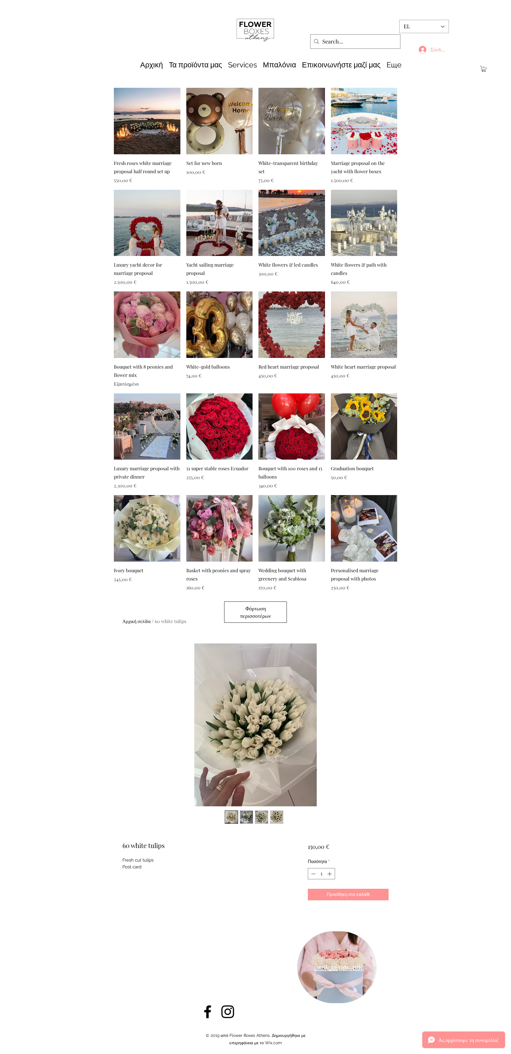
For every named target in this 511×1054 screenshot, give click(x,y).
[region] (336, 967)
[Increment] (330, 873)
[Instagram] (227, 1011)
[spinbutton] (321, 873)
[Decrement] (313, 873)
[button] (483, 69)
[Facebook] (207, 1011)
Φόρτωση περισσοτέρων (255, 612)
